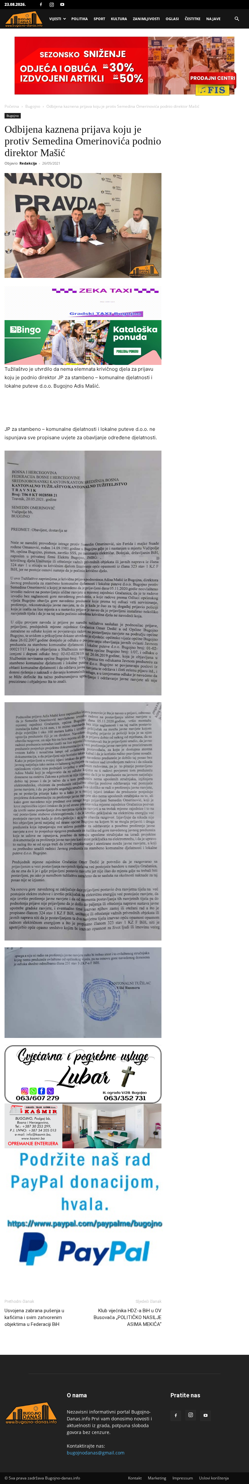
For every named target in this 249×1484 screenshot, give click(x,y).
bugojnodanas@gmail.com (95, 1453)
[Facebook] (41, 4)
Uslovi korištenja (214, 1478)
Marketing (157, 1478)
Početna (12, 106)
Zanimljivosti (146, 18)
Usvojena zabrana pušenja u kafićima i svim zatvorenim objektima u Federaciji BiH (34, 1317)
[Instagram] (51, 4)
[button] (236, 19)
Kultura (119, 18)
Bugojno (32, 106)
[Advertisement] (83, 408)
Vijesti (55, 18)
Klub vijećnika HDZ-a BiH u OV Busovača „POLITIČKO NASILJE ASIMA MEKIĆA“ (127, 1317)
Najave (213, 18)
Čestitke (192, 18)
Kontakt (135, 1478)
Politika (79, 18)
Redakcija (28, 163)
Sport (99, 18)
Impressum (182, 1478)
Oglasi (172, 18)
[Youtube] (62, 4)
